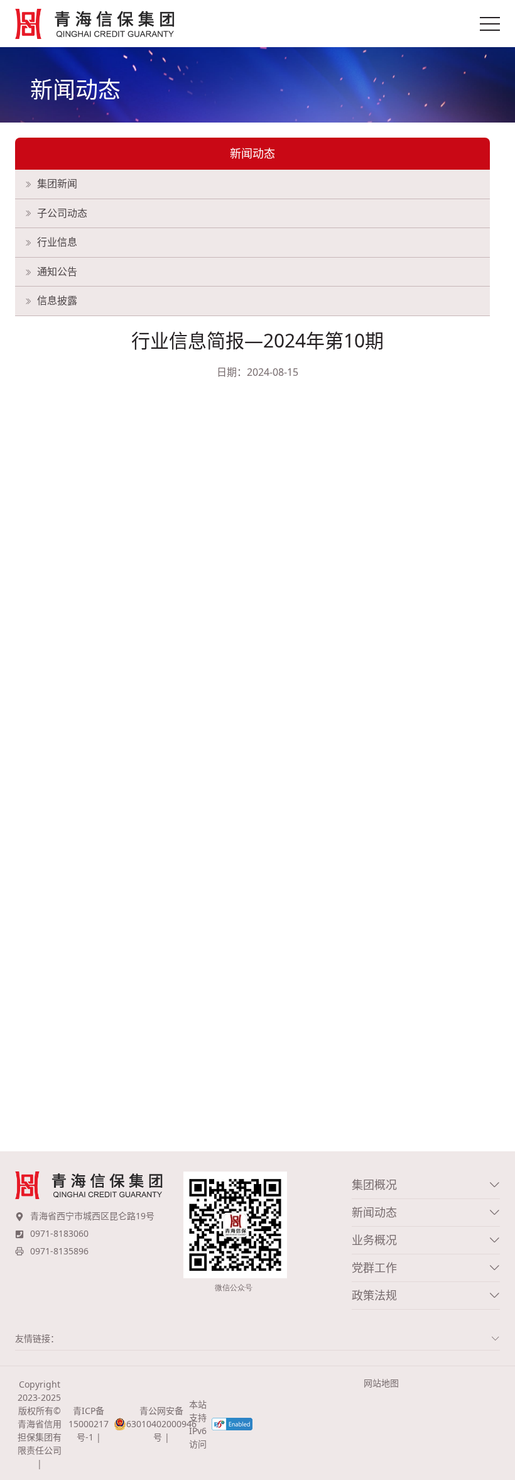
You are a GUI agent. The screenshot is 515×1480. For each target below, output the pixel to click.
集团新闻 (57, 183)
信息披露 (57, 300)
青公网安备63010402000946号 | (155, 1424)
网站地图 (381, 1383)
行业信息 (57, 242)
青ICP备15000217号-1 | (88, 1424)
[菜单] (490, 24)
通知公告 (57, 271)
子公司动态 (62, 213)
